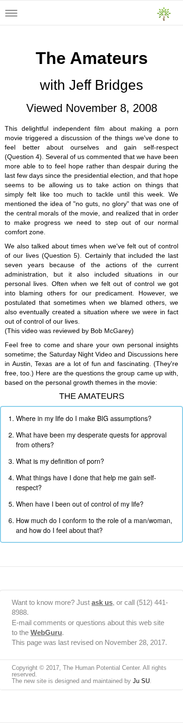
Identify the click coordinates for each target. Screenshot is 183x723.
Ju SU (141, 680)
